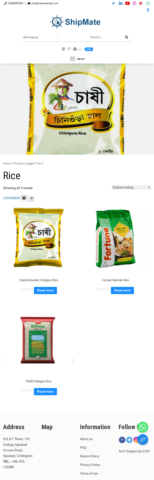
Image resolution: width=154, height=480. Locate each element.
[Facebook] (122, 440)
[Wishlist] (69, 49)
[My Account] (63, 49)
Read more (45, 290)
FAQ (83, 447)
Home (7, 163)
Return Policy (89, 456)
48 (13, 198)
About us (86, 439)
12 (5, 198)
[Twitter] (129, 440)
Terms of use (89, 473)
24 (9, 198)
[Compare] (74, 49)
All (18, 198)
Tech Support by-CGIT (134, 451)
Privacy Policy (90, 465)
